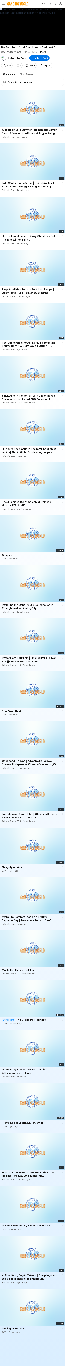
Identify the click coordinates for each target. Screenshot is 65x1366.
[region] (32, 26)
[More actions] (63, 130)
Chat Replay (26, 74)
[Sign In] (60, 3)
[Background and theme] (54, 3)
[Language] (49, 3)
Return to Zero (17, 58)
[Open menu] (3, 3)
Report (47, 65)
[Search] (43, 3)
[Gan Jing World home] (17, 4)
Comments (9, 74)
